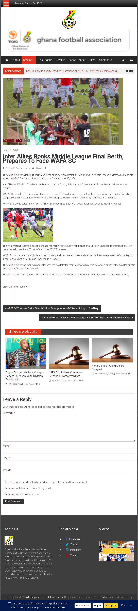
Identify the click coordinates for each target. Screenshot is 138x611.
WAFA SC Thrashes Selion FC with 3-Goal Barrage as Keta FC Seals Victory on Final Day (52, 308)
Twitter (74, 544)
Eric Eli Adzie (73, 380)
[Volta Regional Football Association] (7, 60)
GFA (19, 140)
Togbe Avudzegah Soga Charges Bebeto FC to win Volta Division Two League (25, 376)
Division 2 (28, 60)
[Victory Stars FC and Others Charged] (112, 350)
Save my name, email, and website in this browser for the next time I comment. (46, 482)
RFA (27, 140)
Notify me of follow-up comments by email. (28, 488)
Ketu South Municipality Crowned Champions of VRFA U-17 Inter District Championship (72, 71)
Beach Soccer (76, 60)
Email (6, 458)
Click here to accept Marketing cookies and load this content (116, 552)
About (16, 60)
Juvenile (60, 60)
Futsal (92, 60)
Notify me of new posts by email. (22, 494)
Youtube (74, 555)
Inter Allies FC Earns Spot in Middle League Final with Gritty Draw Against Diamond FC (86, 317)
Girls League (45, 60)
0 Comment (40, 168)
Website (7, 470)
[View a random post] (131, 60)
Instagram (75, 549)
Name (7, 445)
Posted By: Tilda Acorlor (16, 168)
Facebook (74, 539)
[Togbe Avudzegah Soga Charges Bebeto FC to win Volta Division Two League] (26, 353)
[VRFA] (9, 540)
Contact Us (105, 60)
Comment (9, 413)
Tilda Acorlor (29, 384)
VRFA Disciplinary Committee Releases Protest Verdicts (66, 374)
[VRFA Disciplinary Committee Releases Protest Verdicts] (69, 353)
